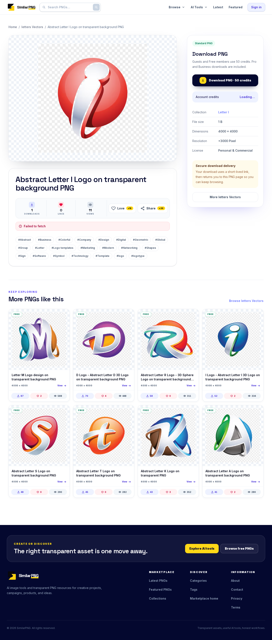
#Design (103, 239)
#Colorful (64, 239)
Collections (157, 598)
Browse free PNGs (239, 548)
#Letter (39, 247)
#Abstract (24, 239)
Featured (235, 7)
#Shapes (150, 247)
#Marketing (88, 247)
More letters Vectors (225, 197)
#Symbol (58, 255)
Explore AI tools (201, 548)
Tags (193, 589)
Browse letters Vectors (246, 301)
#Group (23, 247)
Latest (218, 7)
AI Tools (197, 7)
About (235, 580)
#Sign (22, 255)
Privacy (236, 598)
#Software (39, 255)
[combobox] (69, 7)
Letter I (223, 112)
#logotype (137, 255)
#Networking (129, 247)
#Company (84, 239)
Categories (198, 580)
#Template (102, 255)
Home (12, 27)
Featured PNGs (160, 589)
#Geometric (140, 239)
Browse (174, 7)
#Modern (108, 247)
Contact (237, 589)
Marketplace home (204, 598)
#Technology (80, 255)
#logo (120, 255)
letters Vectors (32, 27)
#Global (160, 239)
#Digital (121, 239)
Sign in (256, 7)
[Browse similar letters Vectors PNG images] (62, 316)
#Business (44, 239)
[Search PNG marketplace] (96, 7)
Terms (235, 607)
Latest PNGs (158, 580)
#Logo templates (62, 247)
